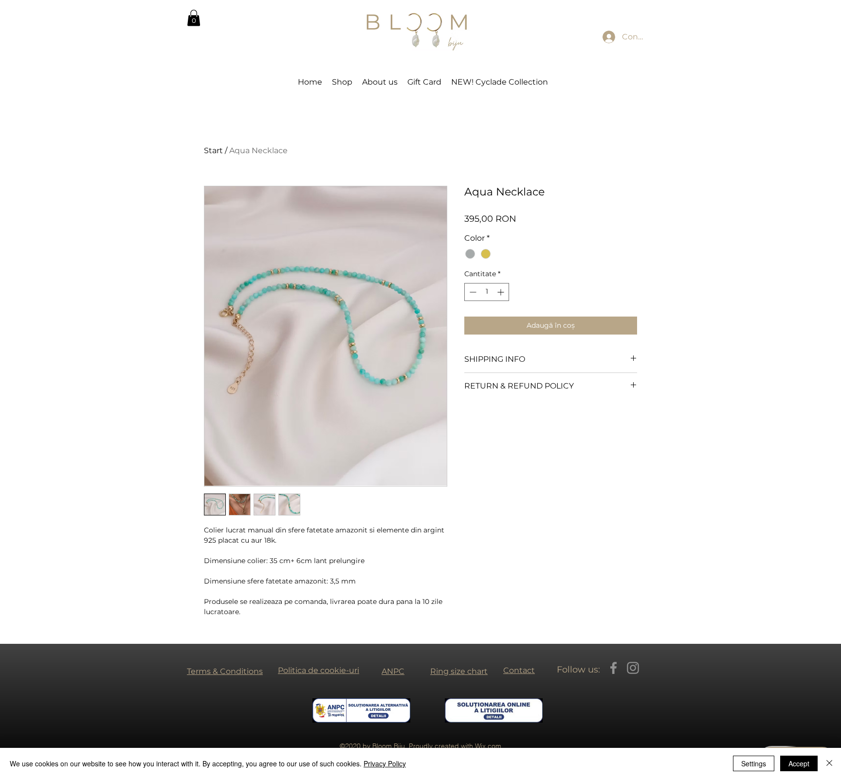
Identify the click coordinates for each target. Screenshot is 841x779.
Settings (753, 763)
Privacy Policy (385, 763)
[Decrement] (472, 292)
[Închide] (829, 763)
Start (213, 150)
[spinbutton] (486, 292)
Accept (798, 763)
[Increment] (501, 292)
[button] (194, 18)
